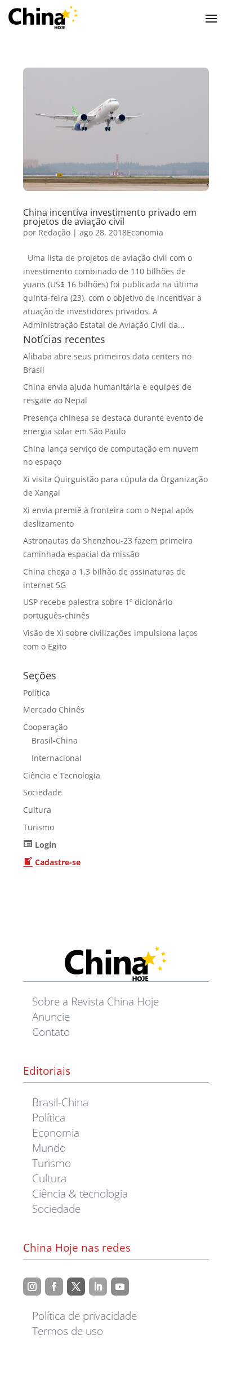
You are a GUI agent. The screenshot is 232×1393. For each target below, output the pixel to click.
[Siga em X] (76, 1287)
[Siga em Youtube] (120, 1287)
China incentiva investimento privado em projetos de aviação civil (110, 217)
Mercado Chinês (53, 709)
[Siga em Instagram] (32, 1287)
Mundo (49, 1147)
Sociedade (42, 792)
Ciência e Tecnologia (61, 775)
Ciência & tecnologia (80, 1193)
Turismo (38, 827)
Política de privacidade (84, 1315)
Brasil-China (55, 740)
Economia (145, 232)
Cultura (37, 809)
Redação (54, 232)
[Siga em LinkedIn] (98, 1287)
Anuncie (51, 1016)
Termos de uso (67, 1330)
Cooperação (45, 727)
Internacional (57, 758)
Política (36, 692)
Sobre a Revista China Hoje (95, 1001)
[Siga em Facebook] (54, 1287)
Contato (51, 1031)
